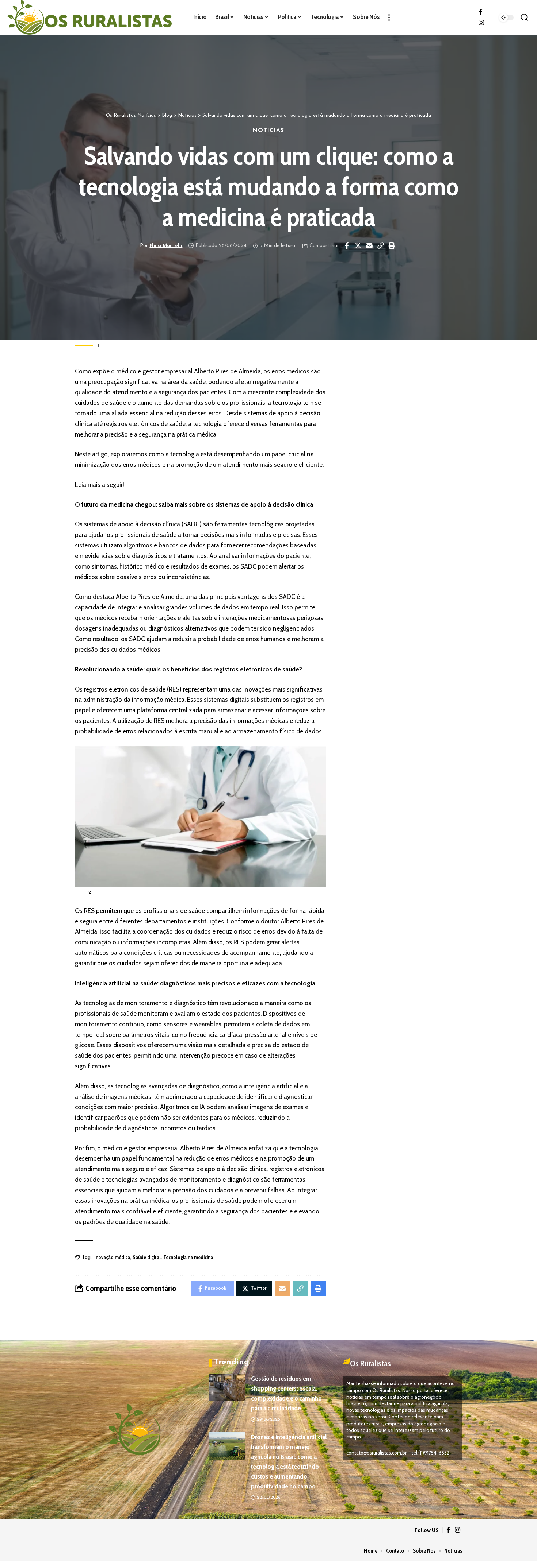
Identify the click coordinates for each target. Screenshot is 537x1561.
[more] (389, 17)
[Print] (392, 245)
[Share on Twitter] (358, 245)
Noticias (268, 130)
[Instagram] (481, 23)
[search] (524, 17)
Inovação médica (112, 1257)
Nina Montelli (165, 245)
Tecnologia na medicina (188, 1257)
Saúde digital (147, 1257)
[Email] (369, 245)
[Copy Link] (381, 245)
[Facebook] (480, 12)
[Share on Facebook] (347, 245)
